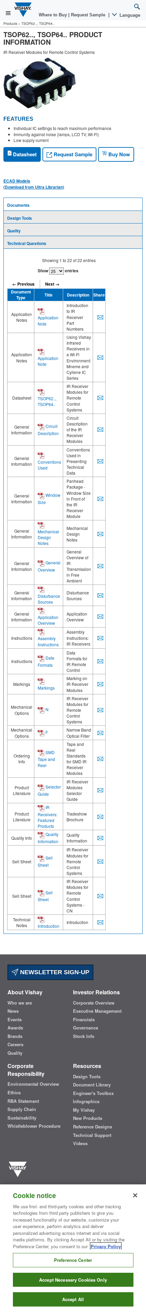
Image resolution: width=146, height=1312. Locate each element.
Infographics (86, 1101)
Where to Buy (53, 14)
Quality (14, 231)
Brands (14, 1036)
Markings (46, 688)
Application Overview (48, 620)
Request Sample (72, 154)
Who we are (19, 1003)
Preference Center (73, 1260)
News (13, 1011)
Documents (18, 205)
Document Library (92, 1085)
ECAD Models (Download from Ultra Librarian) (33, 184)
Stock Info (83, 1036)
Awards (15, 1028)
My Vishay (84, 1110)
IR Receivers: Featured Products (47, 816)
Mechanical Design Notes (48, 537)
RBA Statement (23, 1101)
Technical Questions (26, 243)
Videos (80, 1143)
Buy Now (118, 154)
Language (129, 15)
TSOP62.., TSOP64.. (47, 401)
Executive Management (97, 1011)
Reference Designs (92, 1127)
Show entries (58, 271)
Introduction (48, 926)
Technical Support (92, 1135)
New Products (87, 1118)
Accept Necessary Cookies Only (73, 1280)
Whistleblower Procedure (33, 1126)
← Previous (23, 284)
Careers (15, 1044)
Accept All (73, 1299)
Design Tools (19, 218)
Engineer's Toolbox (93, 1093)
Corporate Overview (93, 1003)
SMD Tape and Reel (46, 758)
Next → (52, 284)
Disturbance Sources (49, 599)
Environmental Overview (33, 1084)
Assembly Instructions (48, 641)
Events (14, 1020)
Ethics (14, 1093)
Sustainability (21, 1118)
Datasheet (24, 154)
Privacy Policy (106, 1246)
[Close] (135, 1195)
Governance (85, 1028)
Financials (84, 1020)
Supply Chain (21, 1109)
